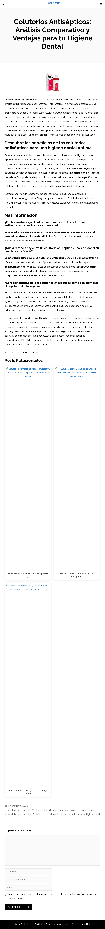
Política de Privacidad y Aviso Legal (52, 924)
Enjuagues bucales (18, 806)
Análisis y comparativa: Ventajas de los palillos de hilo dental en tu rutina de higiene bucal (54, 814)
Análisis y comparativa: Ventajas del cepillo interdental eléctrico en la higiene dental (51, 810)
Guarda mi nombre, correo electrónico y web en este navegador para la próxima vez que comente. (52, 896)
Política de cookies (81, 924)
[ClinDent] (54, 4)
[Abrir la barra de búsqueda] (3, 4)
